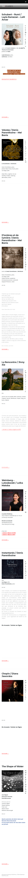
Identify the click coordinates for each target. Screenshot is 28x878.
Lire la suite (5, 117)
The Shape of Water (13, 766)
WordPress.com (5, 875)
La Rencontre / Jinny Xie (13, 363)
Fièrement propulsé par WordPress (9, 874)
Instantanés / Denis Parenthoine (12, 554)
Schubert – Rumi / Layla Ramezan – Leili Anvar (13, 17)
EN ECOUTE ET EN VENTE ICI (9, 79)
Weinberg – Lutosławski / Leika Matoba (12, 483)
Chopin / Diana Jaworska (10, 675)
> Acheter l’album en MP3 (8, 534)
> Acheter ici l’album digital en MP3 (11, 429)
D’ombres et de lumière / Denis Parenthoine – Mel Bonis (12, 239)
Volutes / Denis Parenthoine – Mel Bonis (12, 133)
